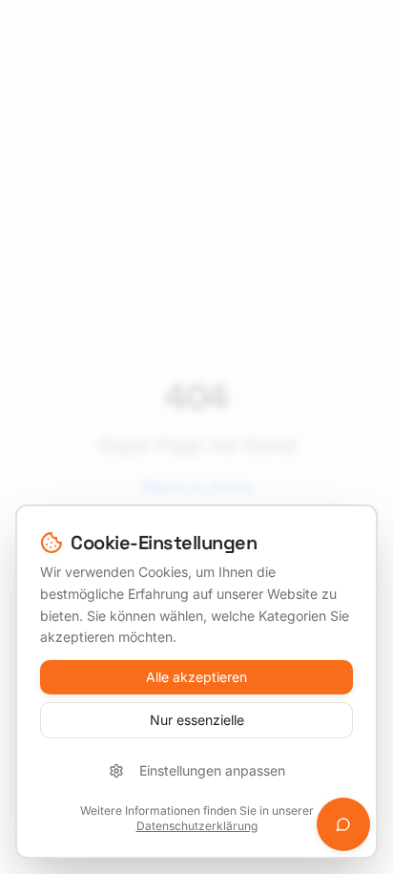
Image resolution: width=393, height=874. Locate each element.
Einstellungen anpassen (212, 770)
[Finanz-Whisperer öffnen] (343, 824)
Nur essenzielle (197, 720)
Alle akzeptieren (196, 677)
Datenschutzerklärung (197, 826)
